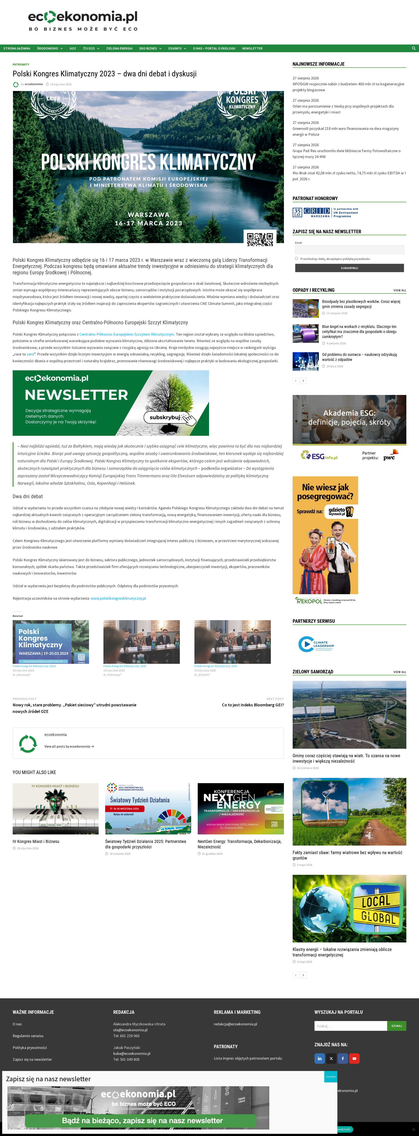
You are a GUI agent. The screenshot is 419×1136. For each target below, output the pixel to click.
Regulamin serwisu (28, 1035)
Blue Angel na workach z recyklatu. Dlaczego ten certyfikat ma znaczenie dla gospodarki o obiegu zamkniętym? (359, 331)
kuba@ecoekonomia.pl (131, 1053)
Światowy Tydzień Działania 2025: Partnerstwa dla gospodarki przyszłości (145, 844)
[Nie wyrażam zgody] (413, 1129)
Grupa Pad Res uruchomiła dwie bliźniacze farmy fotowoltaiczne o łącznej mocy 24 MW (347, 153)
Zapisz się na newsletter (32, 1059)
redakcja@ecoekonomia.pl (235, 1023)
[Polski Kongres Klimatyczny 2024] (56, 642)
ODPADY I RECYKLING (314, 290)
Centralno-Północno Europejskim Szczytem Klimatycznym (126, 334)
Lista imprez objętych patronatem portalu (248, 1058)
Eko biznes (148, 48)
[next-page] (303, 381)
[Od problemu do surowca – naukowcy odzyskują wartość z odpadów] (306, 355)
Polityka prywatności (30, 1047)
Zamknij (331, 1076)
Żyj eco (89, 48)
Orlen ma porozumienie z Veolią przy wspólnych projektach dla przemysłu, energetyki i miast (343, 109)
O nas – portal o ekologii (214, 48)
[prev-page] (296, 381)
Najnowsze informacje (319, 64)
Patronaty (21, 64)
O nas (17, 1023)
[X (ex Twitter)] (331, 1058)
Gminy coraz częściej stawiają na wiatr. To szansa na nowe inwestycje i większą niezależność (346, 758)
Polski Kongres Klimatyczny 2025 (124, 666)
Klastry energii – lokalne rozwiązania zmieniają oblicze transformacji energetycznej (342, 952)
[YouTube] (354, 1058)
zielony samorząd (313, 671)
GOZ (73, 48)
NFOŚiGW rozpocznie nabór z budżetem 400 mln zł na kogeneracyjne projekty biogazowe (348, 86)
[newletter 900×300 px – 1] (111, 402)
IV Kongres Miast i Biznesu (36, 841)
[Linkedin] (319, 1058)
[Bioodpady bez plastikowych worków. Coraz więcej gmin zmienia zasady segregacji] (306, 302)
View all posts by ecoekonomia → (69, 746)
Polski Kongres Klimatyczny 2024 (34, 666)
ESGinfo (175, 48)
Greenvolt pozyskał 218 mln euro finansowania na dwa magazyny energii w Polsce (346, 131)
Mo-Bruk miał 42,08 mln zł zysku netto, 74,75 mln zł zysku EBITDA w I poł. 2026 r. (349, 175)
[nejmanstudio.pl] (209, 21)
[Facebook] (343, 1058)
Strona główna (16, 48)
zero (30, 354)
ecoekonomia (34, 84)
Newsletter (252, 48)
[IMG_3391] (325, 541)
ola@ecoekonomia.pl (130, 1029)
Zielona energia (119, 48)
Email (298, 243)
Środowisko (47, 48)
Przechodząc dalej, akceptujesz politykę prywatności (335, 259)
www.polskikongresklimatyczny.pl (118, 598)
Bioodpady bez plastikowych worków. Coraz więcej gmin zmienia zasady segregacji (361, 304)
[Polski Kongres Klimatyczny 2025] (146, 642)
